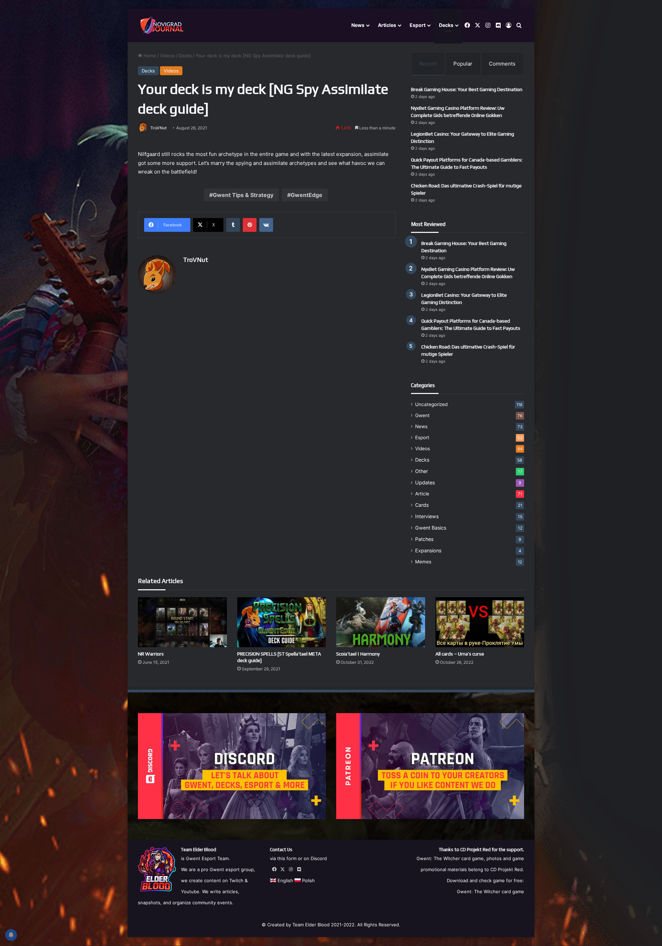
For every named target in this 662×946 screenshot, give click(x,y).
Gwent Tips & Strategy (243, 194)
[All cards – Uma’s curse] (479, 622)
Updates (425, 482)
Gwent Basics (430, 528)
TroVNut (158, 127)
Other (421, 471)
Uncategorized (431, 404)
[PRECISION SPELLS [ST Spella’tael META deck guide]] (281, 622)
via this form (283, 858)
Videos (167, 55)
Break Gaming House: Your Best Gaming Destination (466, 89)
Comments (502, 63)
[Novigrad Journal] (163, 25)
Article (422, 493)
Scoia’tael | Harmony (358, 654)
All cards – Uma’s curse (459, 654)
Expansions (428, 550)
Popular (462, 63)
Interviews (427, 516)
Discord (319, 858)
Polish (308, 880)
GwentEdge (306, 194)
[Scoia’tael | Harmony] (380, 622)
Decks (446, 25)
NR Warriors (151, 654)
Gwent (422, 415)
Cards (422, 505)
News (357, 25)
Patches (424, 539)
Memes (423, 561)
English (284, 880)
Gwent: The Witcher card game (490, 891)
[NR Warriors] (182, 622)
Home (149, 55)
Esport (417, 25)
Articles (387, 25)
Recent (428, 63)
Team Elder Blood (311, 924)
